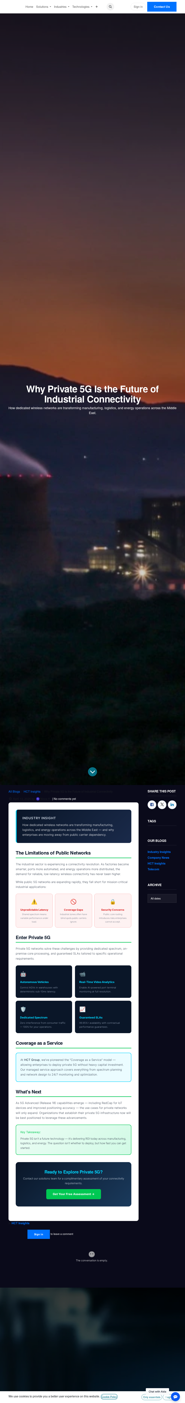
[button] (110, 7)
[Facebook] (152, 804)
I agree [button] (170, 1397)
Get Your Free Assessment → (73, 1194)
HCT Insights (32, 791)
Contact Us (162, 7)
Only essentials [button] (151, 1397)
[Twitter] (162, 804)
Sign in (138, 7)
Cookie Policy (109, 1396)
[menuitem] (29, 6)
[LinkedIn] (172, 804)
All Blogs (14, 791)
